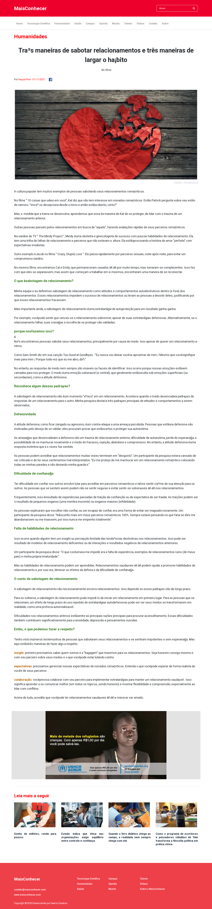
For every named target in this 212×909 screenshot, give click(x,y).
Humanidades (62, 23)
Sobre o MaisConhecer (152, 889)
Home (19, 23)
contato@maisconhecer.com (30, 889)
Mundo (116, 23)
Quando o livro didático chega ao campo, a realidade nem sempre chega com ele (129, 837)
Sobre (165, 23)
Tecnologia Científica (38, 23)
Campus (90, 23)
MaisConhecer (30, 8)
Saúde (77, 23)
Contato (153, 23)
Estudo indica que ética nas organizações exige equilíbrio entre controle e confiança (82, 837)
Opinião (103, 23)
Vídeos (140, 23)
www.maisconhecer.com (27, 894)
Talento (128, 23)
